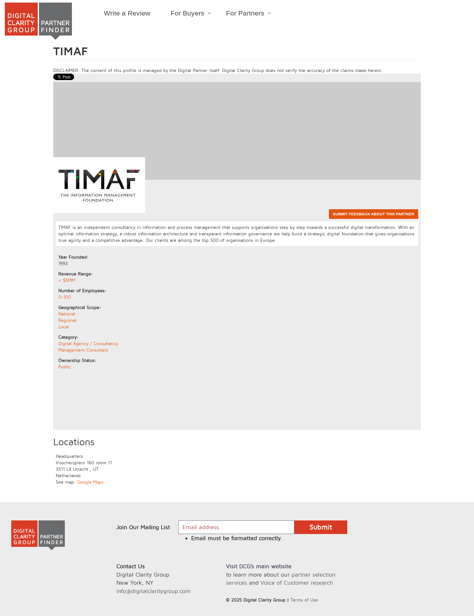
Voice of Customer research (297, 582)
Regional (67, 320)
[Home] (38, 21)
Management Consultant (83, 350)
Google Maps (90, 482)
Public (64, 366)
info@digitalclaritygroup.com (153, 591)
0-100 (64, 297)
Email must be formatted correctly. (236, 538)
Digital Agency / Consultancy (88, 343)
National (66, 313)
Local (63, 326)
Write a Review (127, 13)
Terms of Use (304, 599)
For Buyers (182, 14)
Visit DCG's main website (258, 566)
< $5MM (66, 280)
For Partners (240, 14)
